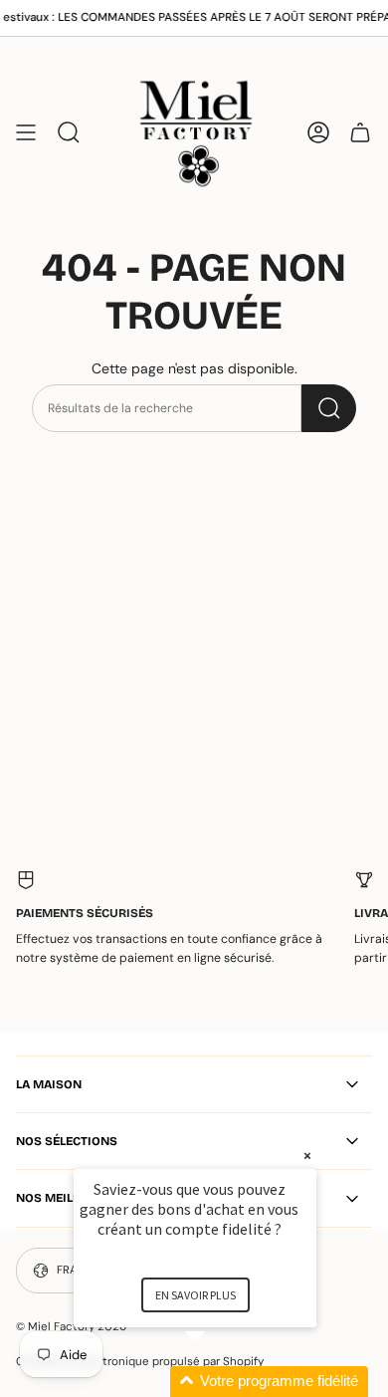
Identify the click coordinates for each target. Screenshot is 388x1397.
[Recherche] (328, 408)
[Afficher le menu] (26, 132)
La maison (49, 1084)
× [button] (307, 1155)
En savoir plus (195, 1294)
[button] (219, 1381)
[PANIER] (360, 132)
